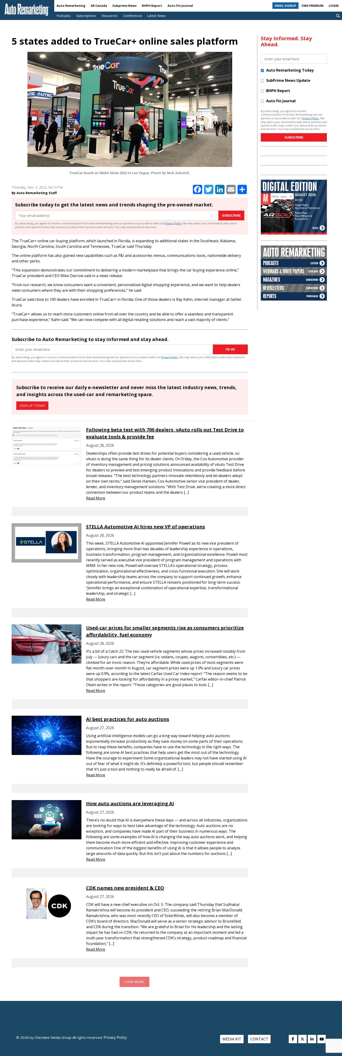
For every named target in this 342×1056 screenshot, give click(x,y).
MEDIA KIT (231, 1039)
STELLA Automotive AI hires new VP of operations (145, 526)
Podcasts (63, 15)
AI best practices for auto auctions (127, 719)
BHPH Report (152, 5)
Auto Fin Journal (180, 5)
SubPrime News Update (288, 80)
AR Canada (99, 5)
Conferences (132, 15)
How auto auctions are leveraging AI (130, 803)
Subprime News (124, 5)
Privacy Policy (173, 223)
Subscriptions (86, 15)
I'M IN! (230, 349)
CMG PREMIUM (312, 5)
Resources (109, 15)
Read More (95, 498)
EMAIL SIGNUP (285, 5)
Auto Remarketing (71, 5)
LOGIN (334, 5)
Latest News (156, 15)
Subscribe (231, 215)
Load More (134, 982)
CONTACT (259, 1039)
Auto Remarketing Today (290, 70)
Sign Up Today (32, 405)
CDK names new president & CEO (125, 888)
